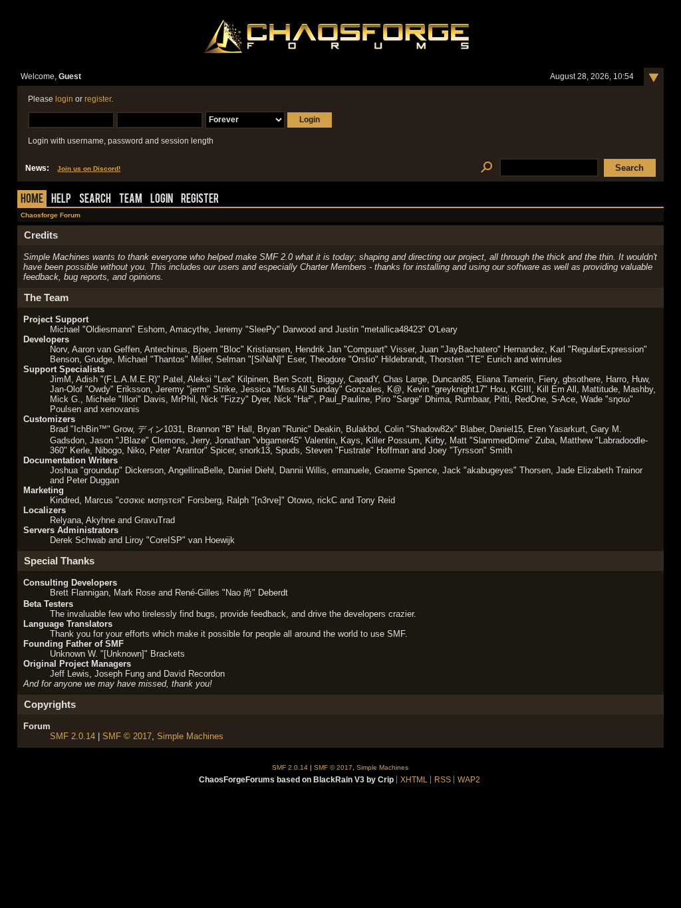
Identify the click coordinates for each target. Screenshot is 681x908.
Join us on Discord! (88, 168)
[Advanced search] (486, 168)
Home (32, 200)
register (97, 99)
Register (200, 200)
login (64, 99)
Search (95, 200)
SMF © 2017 (127, 736)
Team (130, 200)
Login (161, 200)
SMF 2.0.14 (72, 736)
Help (61, 200)
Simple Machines (190, 736)
